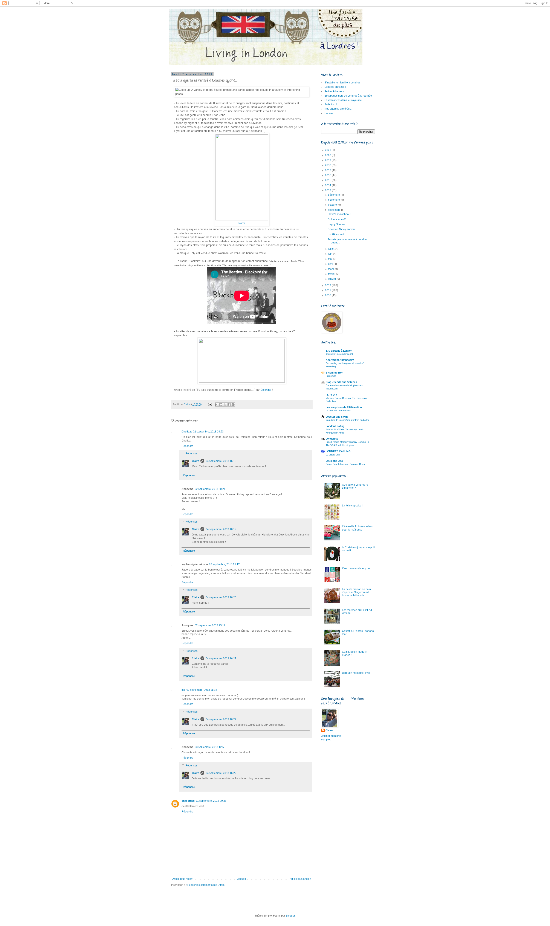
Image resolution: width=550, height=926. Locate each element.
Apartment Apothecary (340, 359)
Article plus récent (182, 878)
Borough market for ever (356, 672)
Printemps (331, 376)
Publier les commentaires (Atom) (206, 884)
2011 (328, 290)
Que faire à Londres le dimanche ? (355, 486)
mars (331, 269)
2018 (328, 165)
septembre (334, 209)
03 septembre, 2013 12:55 (210, 747)
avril (331, 263)
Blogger (290, 915)
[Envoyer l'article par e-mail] (209, 404)
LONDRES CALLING (338, 451)
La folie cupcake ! (352, 505)
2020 (328, 155)
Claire (195, 461)
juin (330, 253)
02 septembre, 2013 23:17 (210, 625)
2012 (328, 285)
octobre (333, 204)
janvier (332, 278)
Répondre (187, 446)
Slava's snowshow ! (339, 214)
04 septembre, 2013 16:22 (221, 719)
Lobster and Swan (337, 416)
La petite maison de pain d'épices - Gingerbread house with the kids (356, 592)
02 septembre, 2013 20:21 (210, 489)
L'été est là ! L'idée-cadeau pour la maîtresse (357, 528)
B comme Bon (334, 372)
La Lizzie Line (333, 454)
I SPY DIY (331, 394)
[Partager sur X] (225, 404)
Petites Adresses (334, 91)
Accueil (241, 878)
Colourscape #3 (337, 219)
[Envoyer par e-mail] (217, 404)
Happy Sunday (336, 224)
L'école (328, 113)
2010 (328, 295)
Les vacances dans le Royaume (343, 100)
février (332, 273)
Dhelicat (187, 431)
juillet (331, 248)
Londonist (332, 438)
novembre (334, 199)
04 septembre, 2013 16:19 (221, 529)
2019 (328, 160)
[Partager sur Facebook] (229, 404)
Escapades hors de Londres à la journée (348, 95)
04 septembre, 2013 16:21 (221, 658)
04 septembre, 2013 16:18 (221, 461)
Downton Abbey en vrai (341, 229)
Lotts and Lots (334, 460)
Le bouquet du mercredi (338, 410)
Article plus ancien (300, 878)
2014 (328, 185)
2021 (328, 150)
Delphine (265, 389)
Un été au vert (336, 234)
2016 (328, 175)
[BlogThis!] (221, 404)
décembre (334, 194)
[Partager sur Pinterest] (233, 404)
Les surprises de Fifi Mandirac (344, 407)
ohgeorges (188, 800)
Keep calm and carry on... (357, 568)
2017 (328, 170)
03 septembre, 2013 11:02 (201, 689)
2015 (328, 180)
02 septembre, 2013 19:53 (208, 431)
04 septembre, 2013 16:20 (221, 597)
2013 (328, 190)
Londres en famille (335, 86)
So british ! (330, 104)
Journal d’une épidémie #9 (339, 354)
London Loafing (335, 426)
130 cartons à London (339, 350)
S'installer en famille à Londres (342, 82)
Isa (183, 689)
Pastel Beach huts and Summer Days (345, 464)
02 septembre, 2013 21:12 (224, 564)
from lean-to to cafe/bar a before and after (347, 420)
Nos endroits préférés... (337, 108)
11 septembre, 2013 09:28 (211, 800)
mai (330, 258)
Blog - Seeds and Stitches (341, 382)
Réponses (191, 453)
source (241, 223)
